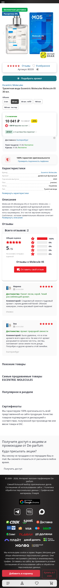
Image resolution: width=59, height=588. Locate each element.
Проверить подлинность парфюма (33, 161)
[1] (8, 65)
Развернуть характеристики (15, 193)
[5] (19, 65)
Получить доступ (13, 468)
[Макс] (41, 512)
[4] (16, 65)
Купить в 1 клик (49, 574)
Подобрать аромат (31, 78)
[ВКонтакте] (29, 512)
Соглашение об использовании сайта (23, 487)
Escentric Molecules (12, 85)
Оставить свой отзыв (32, 269)
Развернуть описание (12, 217)
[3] (13, 65)
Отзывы (26, 65)
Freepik (35, 493)
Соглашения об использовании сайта (23, 564)
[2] (11, 65)
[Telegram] (17, 512)
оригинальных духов (41, 484)
